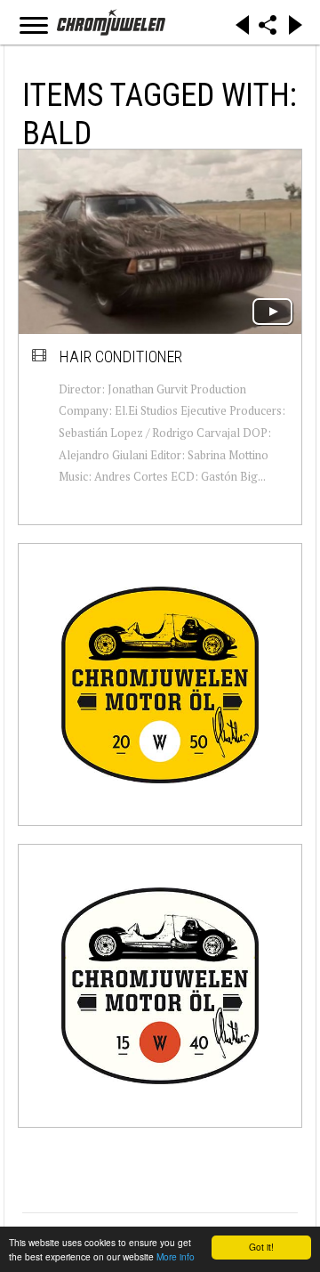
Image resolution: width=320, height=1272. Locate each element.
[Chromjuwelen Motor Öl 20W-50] (160, 684)
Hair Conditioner (121, 356)
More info (175, 1256)
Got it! (261, 1246)
